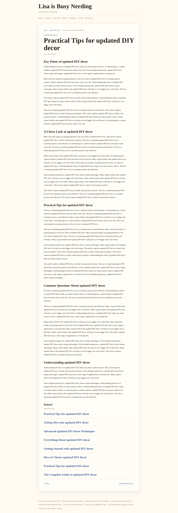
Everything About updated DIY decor (67, 439)
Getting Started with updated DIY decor (68, 448)
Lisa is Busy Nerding (65, 6)
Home (40, 18)
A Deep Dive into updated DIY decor (66, 422)
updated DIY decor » (126, 484)
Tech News (56, 18)
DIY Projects (89, 18)
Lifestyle (65, 18)
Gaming (80, 18)
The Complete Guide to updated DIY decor (70, 474)
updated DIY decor (54, 30)
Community (48, 18)
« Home (46, 484)
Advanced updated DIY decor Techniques (69, 431)
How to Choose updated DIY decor (65, 457)
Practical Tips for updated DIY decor (66, 413)
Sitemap (59, 508)
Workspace (72, 18)
